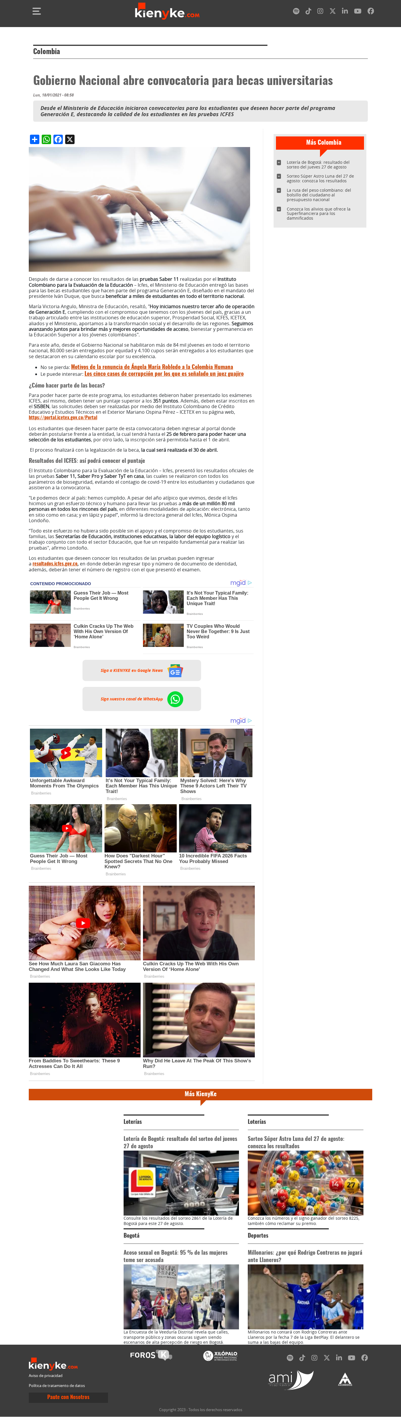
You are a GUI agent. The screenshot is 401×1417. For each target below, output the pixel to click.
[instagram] (320, 12)
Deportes (258, 1236)
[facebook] (371, 12)
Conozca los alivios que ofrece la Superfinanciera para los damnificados (319, 213)
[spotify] (296, 12)
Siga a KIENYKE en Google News (132, 670)
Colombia (46, 52)
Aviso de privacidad (46, 1375)
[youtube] (357, 12)
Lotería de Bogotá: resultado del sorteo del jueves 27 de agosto (318, 164)
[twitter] (332, 12)
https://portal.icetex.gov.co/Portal (63, 417)
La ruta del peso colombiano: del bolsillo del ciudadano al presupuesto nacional (319, 194)
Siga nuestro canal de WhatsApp (132, 699)
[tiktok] (308, 12)
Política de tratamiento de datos (57, 1385)
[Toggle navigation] (37, 11)
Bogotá (131, 1236)
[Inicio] (167, 11)
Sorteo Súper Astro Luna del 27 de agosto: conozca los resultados (320, 178)
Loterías (133, 1122)
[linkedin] (345, 12)
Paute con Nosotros (68, 1397)
